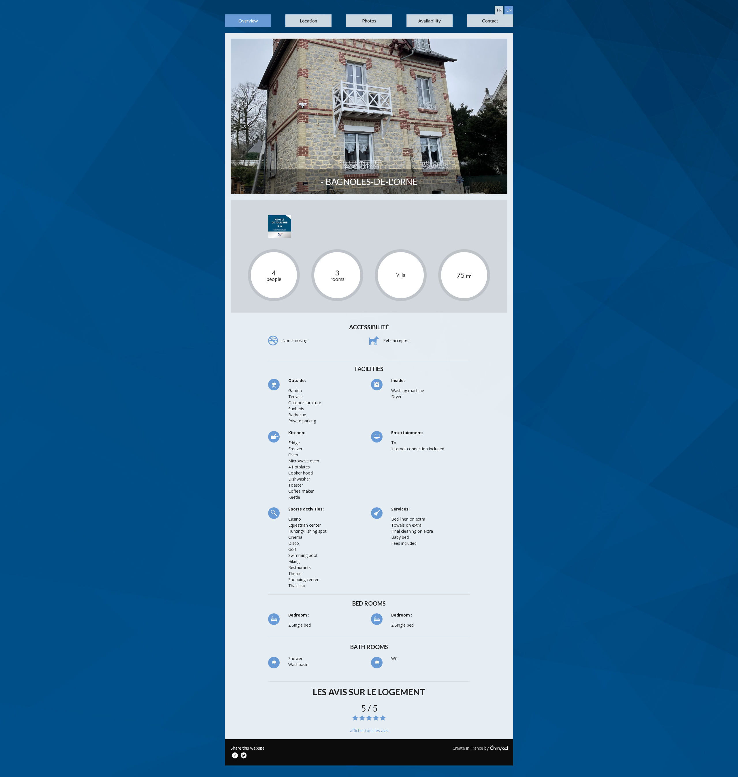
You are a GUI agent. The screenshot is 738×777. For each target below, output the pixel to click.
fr (499, 10)
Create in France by (471, 748)
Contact (490, 20)
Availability (429, 20)
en (509, 10)
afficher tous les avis (369, 730)
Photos (369, 20)
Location (308, 20)
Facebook (235, 755)
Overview (248, 20)
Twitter (243, 755)
